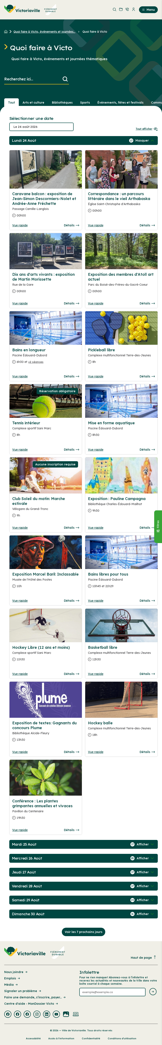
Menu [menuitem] (151, 10)
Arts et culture (33, 102)
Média (9, 985)
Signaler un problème (20, 991)
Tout (11, 102)
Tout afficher (144, 128)
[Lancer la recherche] (65, 79)
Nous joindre (13, 972)
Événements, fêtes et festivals (120, 102)
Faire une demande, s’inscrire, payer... (33, 997)
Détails (69, 225)
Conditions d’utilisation (122, 1038)
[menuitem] (30, 9)
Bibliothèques (62, 102)
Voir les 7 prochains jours (83, 932)
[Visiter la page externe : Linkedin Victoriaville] (46, 1015)
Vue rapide (20, 225)
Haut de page (141, 958)
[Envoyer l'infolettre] (153, 992)
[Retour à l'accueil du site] (6, 32)
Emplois (10, 978)
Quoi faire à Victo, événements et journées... (44, 32)
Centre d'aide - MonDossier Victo (29, 1004)
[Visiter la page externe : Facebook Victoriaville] (7, 1015)
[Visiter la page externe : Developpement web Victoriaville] (75, 1015)
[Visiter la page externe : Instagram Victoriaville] (36, 1015)
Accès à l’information (61, 1038)
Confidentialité (91, 1038)
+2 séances (35, 362)
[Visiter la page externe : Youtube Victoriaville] (56, 1015)
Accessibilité (33, 1038)
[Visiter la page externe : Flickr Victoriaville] (66, 1015)
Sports (85, 102)
